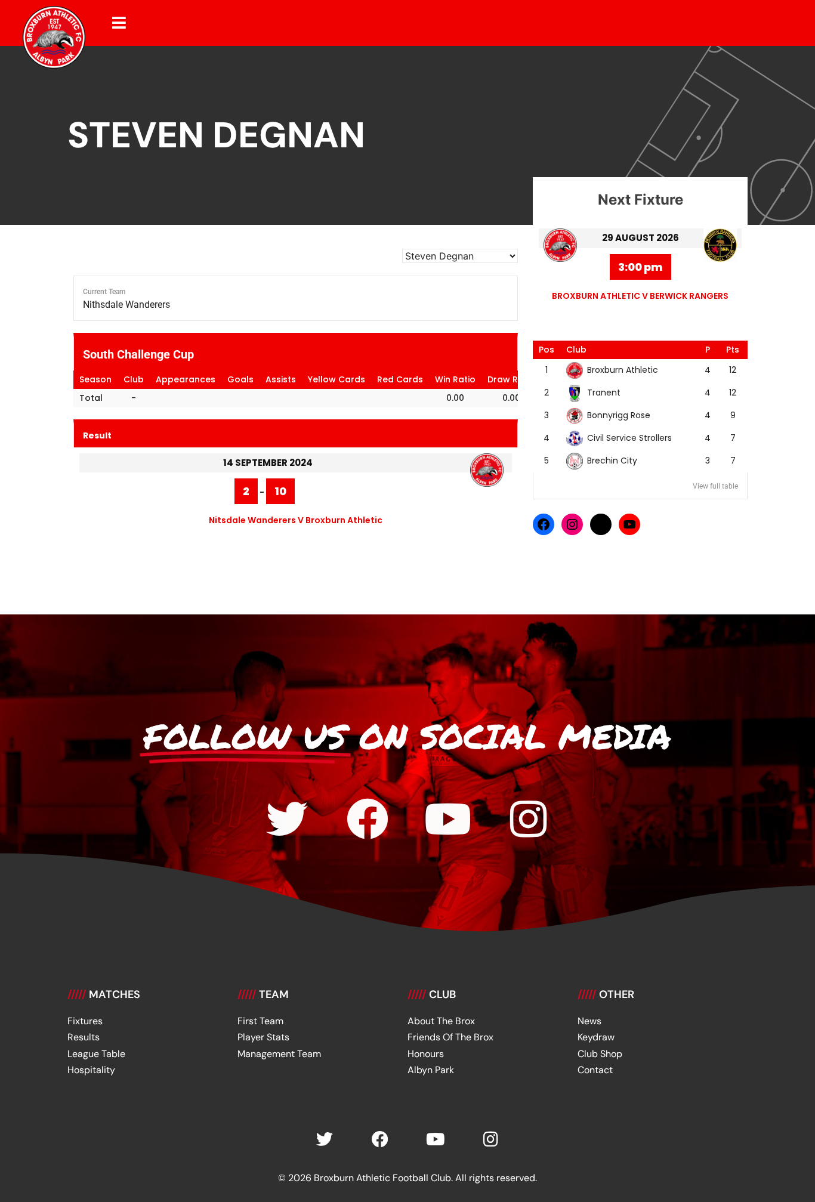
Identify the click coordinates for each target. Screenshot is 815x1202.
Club (576, 350)
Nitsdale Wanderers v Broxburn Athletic (295, 520)
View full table (715, 486)
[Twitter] (287, 819)
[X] (601, 524)
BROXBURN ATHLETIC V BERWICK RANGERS (640, 296)
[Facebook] (543, 524)
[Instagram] (572, 524)
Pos (546, 350)
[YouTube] (629, 524)
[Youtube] (448, 819)
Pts (732, 350)
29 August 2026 (640, 237)
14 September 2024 (268, 462)
